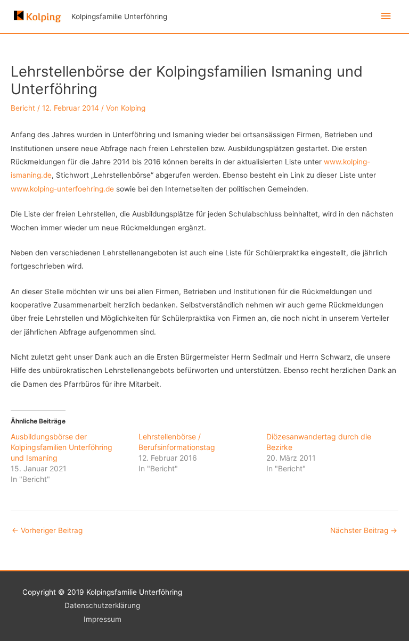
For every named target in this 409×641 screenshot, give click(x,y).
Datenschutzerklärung (102, 605)
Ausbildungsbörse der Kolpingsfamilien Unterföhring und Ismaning (61, 447)
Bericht (23, 108)
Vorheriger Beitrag (47, 530)
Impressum (102, 619)
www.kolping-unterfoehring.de (62, 189)
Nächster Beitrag (363, 530)
